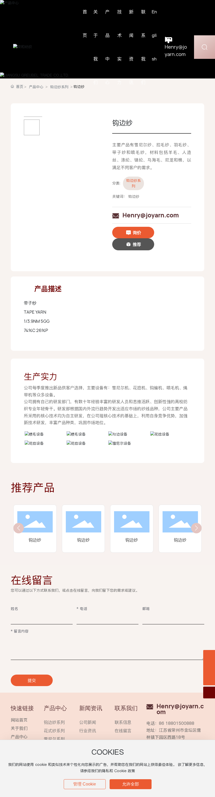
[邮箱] (209, 668)
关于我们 (19, 728)
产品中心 (19, 736)
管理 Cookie (84, 784)
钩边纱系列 (133, 183)
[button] (18, 528)
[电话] (209, 656)
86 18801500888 (176, 723)
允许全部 (130, 784)
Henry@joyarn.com (150, 215)
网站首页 (19, 720)
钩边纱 (35, 540)
